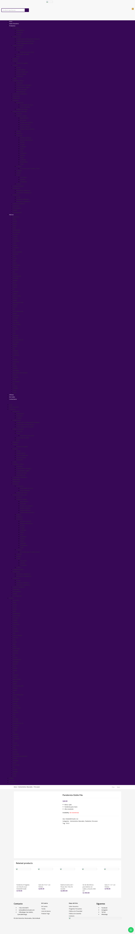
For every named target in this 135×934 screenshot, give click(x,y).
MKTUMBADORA (18, 311)
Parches (22, 155)
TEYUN (15, 359)
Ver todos (12, 397)
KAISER (15, 285)
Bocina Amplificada (22, 72)
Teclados (19, 166)
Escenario (16, 100)
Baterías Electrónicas (26, 140)
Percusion (19, 135)
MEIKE (15, 300)
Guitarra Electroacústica (27, 129)
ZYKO (14, 392)
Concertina (23, 177)
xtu (14, 384)
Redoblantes (24, 162)
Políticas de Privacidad (75, 911)
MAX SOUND (17, 296)
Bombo (22, 142)
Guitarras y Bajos (22, 116)
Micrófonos (16, 188)
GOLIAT (15, 274)
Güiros (22, 149)
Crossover (20, 48)
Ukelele (19, 173)
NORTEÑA (16, 316)
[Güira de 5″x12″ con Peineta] (45, 875)
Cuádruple (23, 146)
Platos (22, 157)
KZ (14, 289)
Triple (22, 164)
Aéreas (19, 67)
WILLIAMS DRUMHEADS (20, 373)
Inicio (10, 21)
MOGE (15, 313)
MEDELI (15, 298)
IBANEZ (15, 280)
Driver (18, 50)
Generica (15, 269)
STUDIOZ (16, 353)
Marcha (19, 131)
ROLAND (15, 338)
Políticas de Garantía (75, 913)
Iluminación (20, 103)
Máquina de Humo (22, 109)
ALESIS (15, 221)
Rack (18, 56)
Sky (14, 348)
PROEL (15, 327)
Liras (21, 151)
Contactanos (13, 399)
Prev (113, 787)
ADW (14, 219)
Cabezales (20, 83)
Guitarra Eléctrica (25, 127)
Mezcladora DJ (21, 92)
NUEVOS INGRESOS (19, 204)
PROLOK (15, 329)
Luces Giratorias (25, 107)
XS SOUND (16, 381)
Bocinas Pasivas (21, 74)
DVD (14, 256)
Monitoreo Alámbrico (23, 199)
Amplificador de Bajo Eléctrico (25, 41)
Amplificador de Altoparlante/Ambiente (28, 39)
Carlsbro (15, 239)
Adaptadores (20, 30)
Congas (22, 144)
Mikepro (15, 305)
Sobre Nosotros (14, 23)
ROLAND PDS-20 (18, 340)
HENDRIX (15, 278)
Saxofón (22, 179)
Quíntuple (23, 160)
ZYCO (14, 390)
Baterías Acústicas (25, 138)
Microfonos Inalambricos (24, 193)
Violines (19, 184)
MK (14, 309)
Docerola (23, 120)
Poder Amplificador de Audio (25, 43)
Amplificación (17, 37)
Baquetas (16, 59)
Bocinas (15, 65)
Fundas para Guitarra (26, 122)
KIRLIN (15, 287)
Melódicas (20, 133)
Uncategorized (17, 212)
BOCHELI (15, 234)
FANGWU (15, 267)
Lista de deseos (46, 911)
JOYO (14, 283)
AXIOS (15, 225)
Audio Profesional (18, 45)
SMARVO (15, 351)
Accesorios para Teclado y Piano (30, 168)
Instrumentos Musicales (20, 111)
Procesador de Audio (23, 54)
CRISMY (15, 245)
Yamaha (15, 388)
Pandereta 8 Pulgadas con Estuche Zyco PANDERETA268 (22, 887)
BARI (14, 228)
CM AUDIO (16, 241)
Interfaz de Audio (22, 89)
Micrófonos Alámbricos (23, 190)
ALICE (14, 223)
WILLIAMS (16, 370)
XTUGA (15, 386)
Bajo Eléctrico (24, 118)
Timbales (19, 171)
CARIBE (15, 236)
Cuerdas (19, 34)
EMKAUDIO (16, 98)
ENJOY (15, 263)
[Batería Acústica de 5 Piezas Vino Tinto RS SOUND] (67, 875)
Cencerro (19, 113)
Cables (15, 78)
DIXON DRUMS (17, 252)
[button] (132, 10)
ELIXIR (15, 258)
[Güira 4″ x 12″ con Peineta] (111, 875)
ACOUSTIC (16, 217)
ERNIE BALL (16, 265)
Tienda (43, 909)
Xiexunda (15, 377)
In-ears (19, 197)
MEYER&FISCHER (18, 302)
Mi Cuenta (44, 906)
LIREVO (15, 294)
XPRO (14, 379)
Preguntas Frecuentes (75, 909)
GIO (14, 272)
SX (13, 357)
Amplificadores (21, 70)
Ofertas (11, 395)
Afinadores (20, 32)
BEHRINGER (16, 230)
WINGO (15, 375)
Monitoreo (16, 195)
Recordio (15, 335)
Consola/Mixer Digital (23, 87)
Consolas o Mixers (18, 81)
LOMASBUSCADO (18, 186)
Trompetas (23, 182)
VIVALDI (15, 368)
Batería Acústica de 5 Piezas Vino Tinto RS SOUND (67, 887)
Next (118, 787)
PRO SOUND (17, 324)
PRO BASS (16, 322)
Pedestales (16, 206)
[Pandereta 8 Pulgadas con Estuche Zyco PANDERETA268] (23, 875)
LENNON (15, 291)
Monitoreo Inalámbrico (23, 201)
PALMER (15, 318)
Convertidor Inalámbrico (20, 94)
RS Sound (16, 342)
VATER (15, 366)
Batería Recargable (22, 63)
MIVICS (15, 307)
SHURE (15, 210)
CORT (14, 243)
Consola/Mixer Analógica (24, 85)
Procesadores (17, 208)
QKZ (14, 333)
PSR (14, 331)
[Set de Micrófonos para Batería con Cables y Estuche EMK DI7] (89, 875)
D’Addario (16, 247)
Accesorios (16, 28)
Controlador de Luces (26, 105)
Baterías (15, 61)
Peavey (15, 320)
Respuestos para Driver (27, 52)
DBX (14, 250)
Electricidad (16, 96)
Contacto (71, 916)
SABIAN (15, 344)
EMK (14, 261)
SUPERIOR (16, 355)
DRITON (15, 254)
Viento (18, 175)
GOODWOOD (17, 276)
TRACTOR (16, 362)
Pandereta (23, 153)
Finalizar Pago (45, 913)
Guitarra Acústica (25, 124)
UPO (14, 364)
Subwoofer (20, 76)
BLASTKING (16, 232)
